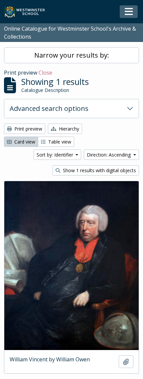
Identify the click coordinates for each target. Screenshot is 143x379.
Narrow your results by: (71, 55)
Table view (59, 142)
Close (45, 72)
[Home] (27, 11)
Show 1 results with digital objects (99, 170)
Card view (24, 142)
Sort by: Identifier (55, 155)
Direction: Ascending (109, 155)
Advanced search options (49, 108)
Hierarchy (68, 129)
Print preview (27, 129)
